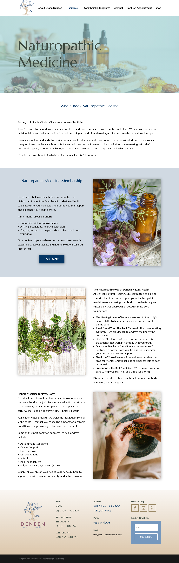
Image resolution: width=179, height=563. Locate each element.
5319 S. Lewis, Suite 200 (106, 506)
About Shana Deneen (50, 8)
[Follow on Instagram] (143, 508)
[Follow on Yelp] (152, 508)
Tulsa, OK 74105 (102, 510)
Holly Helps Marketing (54, 558)
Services (73, 8)
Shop (158, 8)
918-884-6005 (101, 522)
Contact (118, 8)
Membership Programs (97, 8)
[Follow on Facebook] (135, 508)
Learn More (52, 259)
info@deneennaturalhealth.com (107, 534)
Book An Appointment (139, 8)
